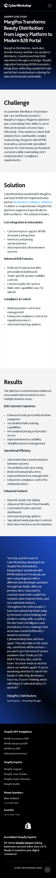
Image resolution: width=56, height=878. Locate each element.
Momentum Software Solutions (33, 202)
